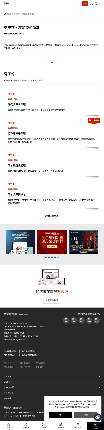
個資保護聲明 (25, 363)
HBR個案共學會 (10, 351)
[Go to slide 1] (46, 257)
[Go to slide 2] (49, 257)
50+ (5, 415)
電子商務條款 (25, 367)
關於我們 (7, 363)
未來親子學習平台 (26, 412)
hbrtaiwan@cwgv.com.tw (14, 339)
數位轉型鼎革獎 (28, 351)
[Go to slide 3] (52, 257)
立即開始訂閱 (52, 300)
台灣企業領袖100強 (30, 355)
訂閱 (84, 3)
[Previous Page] (46, 61)
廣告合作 (39, 367)
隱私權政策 (8, 367)
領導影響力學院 (29, 415)
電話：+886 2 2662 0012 (14, 333)
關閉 (86, 414)
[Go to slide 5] (58, 257)
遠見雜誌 (40, 412)
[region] (52, 242)
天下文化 (14, 415)
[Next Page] (58, 61)
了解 (60, 414)
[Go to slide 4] (55, 257)
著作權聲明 (40, 363)
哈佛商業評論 (9, 412)
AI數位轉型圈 (9, 355)
